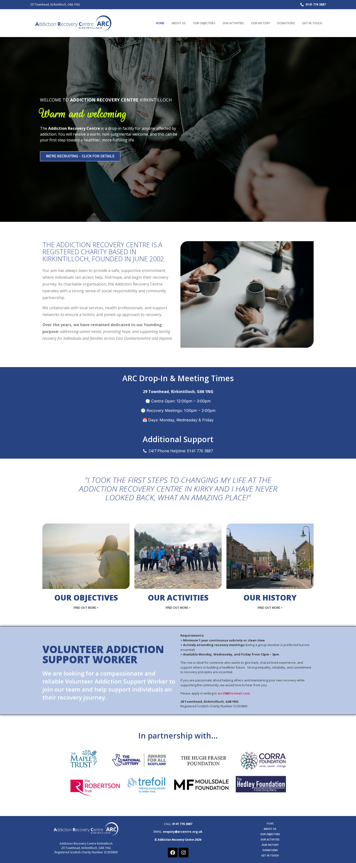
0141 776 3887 (182, 824)
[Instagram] (183, 852)
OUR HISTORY (260, 23)
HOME (160, 23)
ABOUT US (178, 23)
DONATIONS (286, 23)
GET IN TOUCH (312, 23)
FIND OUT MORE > (86, 608)
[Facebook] (173, 852)
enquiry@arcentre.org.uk (182, 832)
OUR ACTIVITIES (233, 23)
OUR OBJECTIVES (204, 23)
